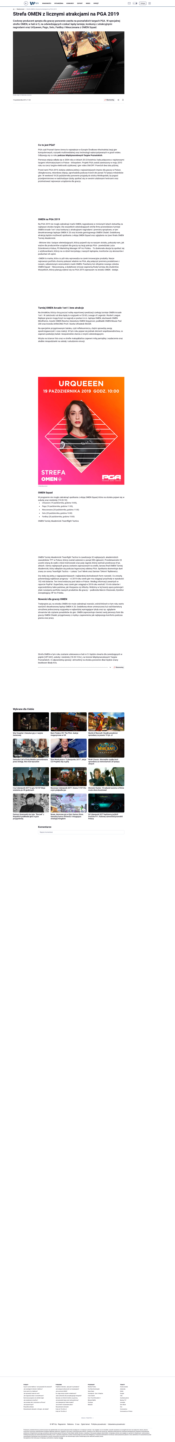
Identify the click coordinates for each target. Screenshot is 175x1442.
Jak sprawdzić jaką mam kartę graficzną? (67, 1400)
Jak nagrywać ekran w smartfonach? (33, 1395)
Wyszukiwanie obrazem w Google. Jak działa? (36, 1409)
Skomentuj (110, 100)
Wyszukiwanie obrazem (62, 1407)
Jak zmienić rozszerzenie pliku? (64, 1404)
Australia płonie (124, 1398)
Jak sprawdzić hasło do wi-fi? (31, 1393)
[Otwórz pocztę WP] (129, 3)
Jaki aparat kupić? (28, 1404)
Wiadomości (46, 3)
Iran (121, 1407)
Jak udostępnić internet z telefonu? (33, 1389)
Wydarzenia (58, 3)
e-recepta (122, 1402)
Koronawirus (123, 1409)
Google (122, 1393)
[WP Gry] (36, 3)
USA (121, 1395)
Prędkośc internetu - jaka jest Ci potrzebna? (67, 1387)
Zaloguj (142, 3)
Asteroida (122, 1389)
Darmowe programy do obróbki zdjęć (33, 1398)
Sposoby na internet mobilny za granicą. (67, 1398)
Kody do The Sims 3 (61, 1411)
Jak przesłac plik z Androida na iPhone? (34, 1402)
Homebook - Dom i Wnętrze (95, 1393)
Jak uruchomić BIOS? (61, 1391)
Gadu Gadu (91, 1391)
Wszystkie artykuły (28, 1407)
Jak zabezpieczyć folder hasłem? (65, 1402)
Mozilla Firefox (92, 1387)
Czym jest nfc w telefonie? (30, 1391)
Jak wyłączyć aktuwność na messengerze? (67, 1389)
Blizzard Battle (92, 1400)
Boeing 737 (123, 1400)
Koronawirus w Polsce (126, 1411)
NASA (121, 1391)
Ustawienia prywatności (116, 1424)
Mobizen (90, 1404)
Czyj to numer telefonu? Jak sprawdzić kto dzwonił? (37, 1387)
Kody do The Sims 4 (61, 1409)
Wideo (88, 3)
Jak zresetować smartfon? (30, 1400)
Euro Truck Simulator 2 (94, 1398)
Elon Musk (123, 1404)
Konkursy (70, 3)
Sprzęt (96, 3)
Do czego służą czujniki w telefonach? (66, 1393)
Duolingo (90, 1402)
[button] (135, 3)
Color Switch (91, 1395)
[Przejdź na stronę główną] (26, 5)
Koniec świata (124, 1387)
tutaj (61, 1438)
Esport (80, 3)
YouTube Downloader (94, 1389)
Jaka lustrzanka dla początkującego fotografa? (69, 1395)
